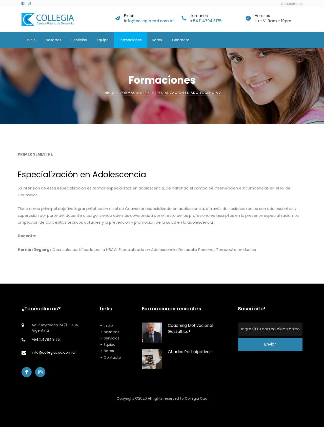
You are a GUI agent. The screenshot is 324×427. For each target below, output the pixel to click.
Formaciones (130, 39)
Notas (157, 39)
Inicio (31, 39)
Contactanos (291, 3)
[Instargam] (29, 3)
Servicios (79, 39)
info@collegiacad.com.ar (149, 21)
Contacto (180, 39)
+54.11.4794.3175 (206, 21)
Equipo (103, 39)
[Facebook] (23, 3)
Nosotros (53, 39)
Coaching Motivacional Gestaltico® (190, 328)
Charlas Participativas (190, 352)
